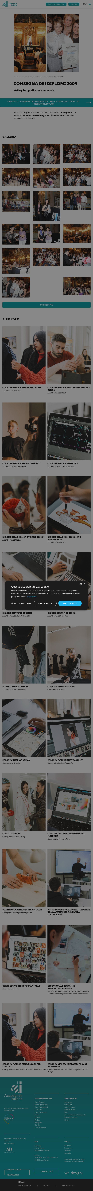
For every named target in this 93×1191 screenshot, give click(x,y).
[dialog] (46, 595)
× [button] (84, 584)
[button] (21, 603)
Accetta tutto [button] (70, 603)
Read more (31, 596)
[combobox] (81, 584)
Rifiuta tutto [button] (45, 603)
